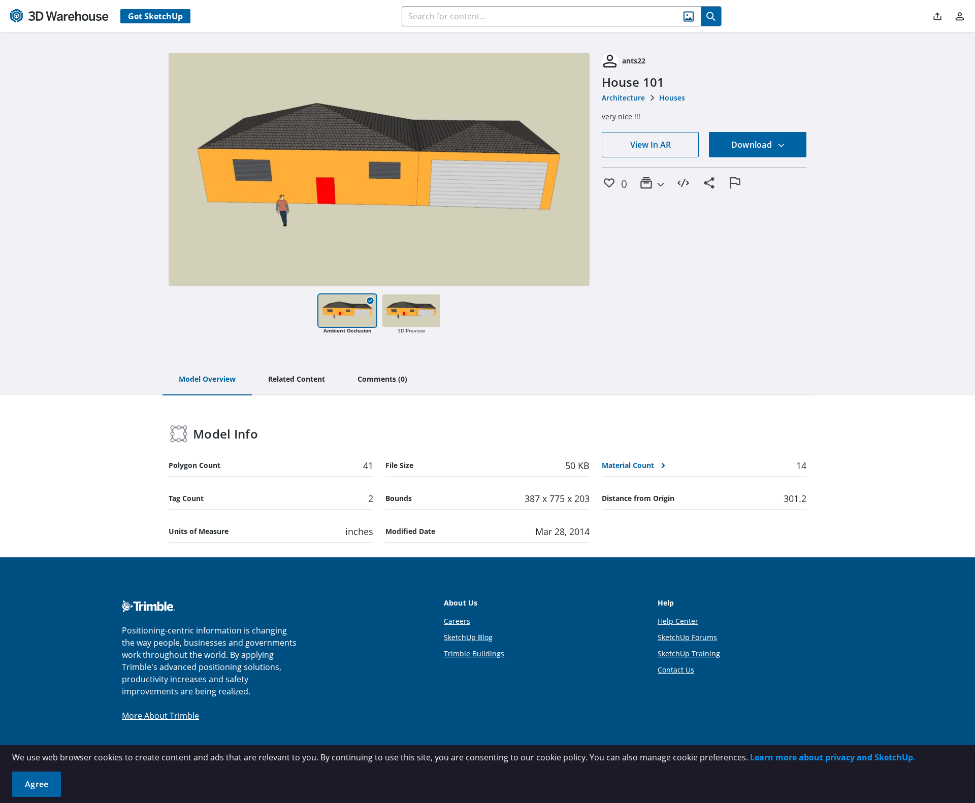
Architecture (623, 98)
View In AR (650, 144)
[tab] (207, 379)
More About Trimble (160, 715)
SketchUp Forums (687, 637)
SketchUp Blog (468, 637)
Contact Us (676, 670)
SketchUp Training (689, 653)
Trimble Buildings (474, 653)
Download (752, 144)
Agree (36, 784)
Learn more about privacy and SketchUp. (833, 757)
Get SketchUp (155, 16)
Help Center (678, 621)
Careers (457, 621)
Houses (672, 98)
